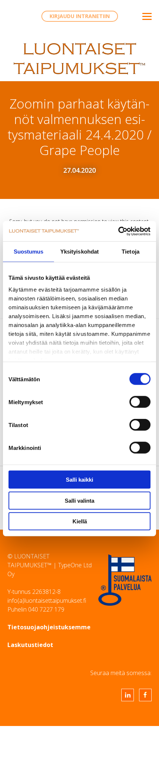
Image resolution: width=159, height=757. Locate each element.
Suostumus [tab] (29, 251)
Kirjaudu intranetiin (80, 16)
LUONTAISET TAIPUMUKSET (79, 58)
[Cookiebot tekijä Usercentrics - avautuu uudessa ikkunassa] (118, 231)
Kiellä (79, 521)
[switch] (139, 402)
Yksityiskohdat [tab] (79, 251)
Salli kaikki (79, 479)
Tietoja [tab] (130, 251)
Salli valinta (79, 500)
